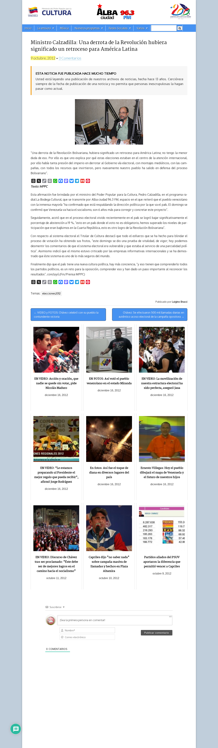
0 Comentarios (70, 58)
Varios (140, 28)
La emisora (44, 28)
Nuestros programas (87, 28)
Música (64, 28)
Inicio (28, 28)
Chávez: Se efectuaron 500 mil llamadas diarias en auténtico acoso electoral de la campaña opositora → (151, 314)
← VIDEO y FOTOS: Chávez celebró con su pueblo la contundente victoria (66, 314)
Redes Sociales (118, 28)
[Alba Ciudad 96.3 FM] (109, 12)
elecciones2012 (51, 293)
